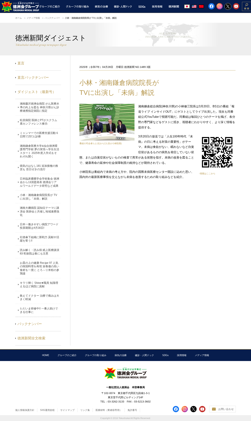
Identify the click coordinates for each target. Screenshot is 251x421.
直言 (20, 63)
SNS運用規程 (47, 410)
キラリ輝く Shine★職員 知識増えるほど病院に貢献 (39, 284)
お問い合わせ (226, 409)
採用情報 (182, 355)
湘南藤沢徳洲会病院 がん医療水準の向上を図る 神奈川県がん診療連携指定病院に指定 (39, 107)
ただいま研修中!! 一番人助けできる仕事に (39, 310)
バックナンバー (52, 18)
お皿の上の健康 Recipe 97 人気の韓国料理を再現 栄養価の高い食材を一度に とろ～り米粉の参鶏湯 (39, 268)
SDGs (165, 355)
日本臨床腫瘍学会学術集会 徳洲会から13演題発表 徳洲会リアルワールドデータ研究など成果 (39, 182)
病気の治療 (121, 355)
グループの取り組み (95, 355)
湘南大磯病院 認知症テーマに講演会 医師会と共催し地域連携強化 (39, 211)
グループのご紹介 (67, 355)
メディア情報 (33, 18)
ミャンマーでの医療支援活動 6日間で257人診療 (39, 134)
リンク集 (85, 410)
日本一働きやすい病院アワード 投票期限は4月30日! (39, 226)
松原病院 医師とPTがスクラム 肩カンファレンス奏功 (38, 122)
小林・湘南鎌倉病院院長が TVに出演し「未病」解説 (38, 196)
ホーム (18, 18)
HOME (45, 355)
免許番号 (132, 410)
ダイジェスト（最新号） (36, 92)
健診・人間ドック (144, 355)
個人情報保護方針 (24, 410)
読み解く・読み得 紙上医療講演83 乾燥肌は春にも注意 (39, 251)
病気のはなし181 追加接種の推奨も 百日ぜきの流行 (39, 167)
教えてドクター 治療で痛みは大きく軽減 (39, 297)
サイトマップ (67, 410)
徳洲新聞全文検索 (31, 338)
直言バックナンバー (33, 77)
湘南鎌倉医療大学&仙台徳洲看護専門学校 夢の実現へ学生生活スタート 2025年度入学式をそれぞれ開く (39, 151)
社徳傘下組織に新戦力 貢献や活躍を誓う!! (39, 239)
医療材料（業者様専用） (109, 410)
